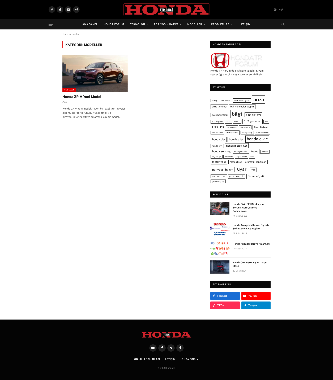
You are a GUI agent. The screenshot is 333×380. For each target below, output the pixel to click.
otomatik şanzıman (255, 161)
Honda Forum (114, 24)
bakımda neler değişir (242, 106)
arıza (258, 99)
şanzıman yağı (218, 181)
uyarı (242, 169)
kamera (265, 152)
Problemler (220, 24)
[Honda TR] (166, 9)
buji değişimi (217, 122)
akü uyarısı (225, 100)
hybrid (254, 151)
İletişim (245, 24)
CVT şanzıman (252, 121)
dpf (266, 122)
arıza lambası (219, 106)
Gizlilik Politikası (147, 359)
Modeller (194, 24)
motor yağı (219, 161)
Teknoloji (137, 24)
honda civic (257, 139)
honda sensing (221, 151)
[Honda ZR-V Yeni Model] (95, 73)
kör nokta (229, 157)
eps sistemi (245, 127)
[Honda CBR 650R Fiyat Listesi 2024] (219, 267)
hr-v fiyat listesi (240, 152)
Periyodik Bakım (166, 24)
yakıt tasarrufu (236, 176)
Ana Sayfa (90, 24)
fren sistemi (232, 132)
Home (65, 34)
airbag (214, 100)
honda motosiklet (236, 145)
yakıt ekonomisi (218, 176)
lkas (252, 157)
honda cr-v (217, 146)
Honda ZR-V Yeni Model (81, 97)
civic (228, 122)
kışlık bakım (242, 157)
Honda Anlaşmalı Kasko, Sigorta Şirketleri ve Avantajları (251, 227)
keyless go (216, 157)
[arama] (282, 24)
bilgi (237, 114)
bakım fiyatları (220, 114)
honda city (236, 139)
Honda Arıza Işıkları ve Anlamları (251, 243)
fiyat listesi (261, 127)
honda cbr (218, 139)
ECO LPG (218, 127)
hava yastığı (247, 133)
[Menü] (51, 24)
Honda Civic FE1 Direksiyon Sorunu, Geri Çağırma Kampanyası (248, 207)
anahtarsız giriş (241, 100)
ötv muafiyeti (256, 176)
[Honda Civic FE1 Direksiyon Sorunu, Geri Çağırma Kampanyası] (219, 208)
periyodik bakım (222, 169)
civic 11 (237, 122)
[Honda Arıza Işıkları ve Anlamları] (219, 248)
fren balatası (217, 133)
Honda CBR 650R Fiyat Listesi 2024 (250, 264)
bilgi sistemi (253, 114)
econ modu (232, 127)
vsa (253, 169)
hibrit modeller (262, 133)
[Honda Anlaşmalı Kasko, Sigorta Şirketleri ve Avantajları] (219, 229)
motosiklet (236, 161)
